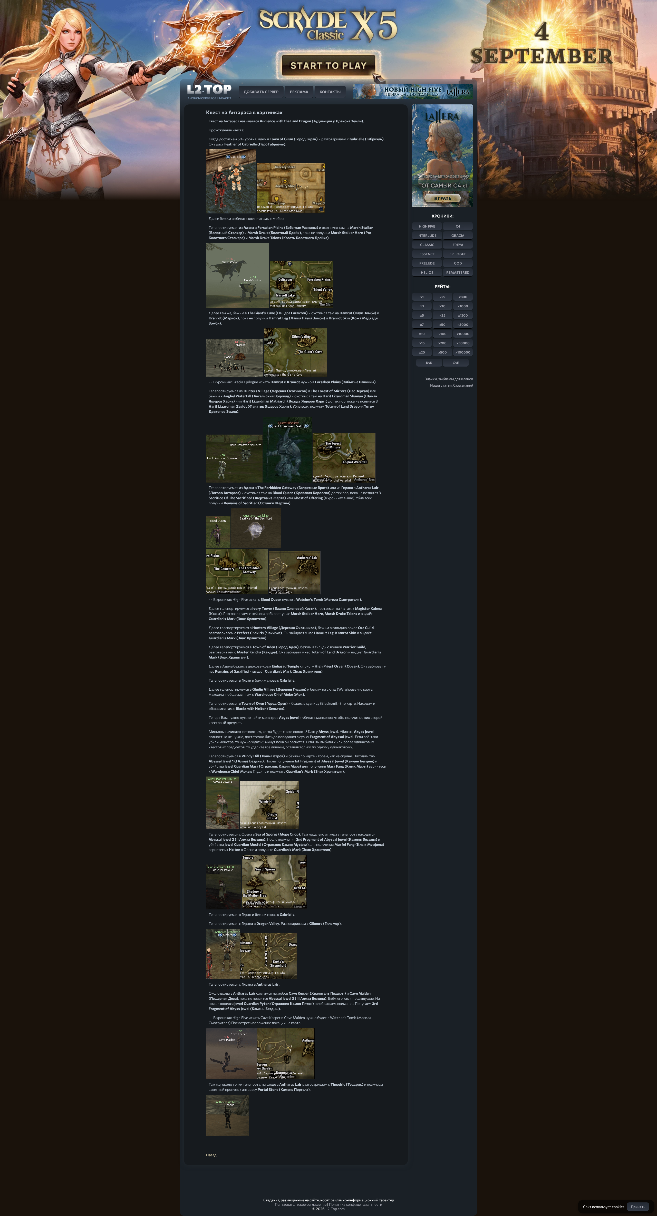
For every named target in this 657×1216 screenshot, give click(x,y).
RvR (429, 363)
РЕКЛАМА (299, 92)
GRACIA (457, 235)
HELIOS (427, 272)
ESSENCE (427, 254)
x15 (422, 343)
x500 (442, 352)
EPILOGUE (457, 254)
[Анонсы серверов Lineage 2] (209, 91)
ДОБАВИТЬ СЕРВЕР (261, 92)
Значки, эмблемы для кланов (449, 379)
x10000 (463, 334)
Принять (638, 1206)
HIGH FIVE (427, 226)
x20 (422, 352)
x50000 (463, 343)
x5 (422, 315)
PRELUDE (427, 263)
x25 (442, 297)
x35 (443, 315)
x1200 (463, 315)
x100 (443, 334)
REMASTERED (457, 272)
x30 (442, 306)
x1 (422, 297)
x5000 (463, 324)
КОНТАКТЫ (330, 92)
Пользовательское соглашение (300, 1204)
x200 (442, 343)
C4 (458, 226)
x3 (422, 306)
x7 (422, 324)
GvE (456, 363)
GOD (458, 263)
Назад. (211, 1155)
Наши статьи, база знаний (451, 385)
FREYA (458, 245)
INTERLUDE (427, 235)
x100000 (463, 352)
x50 (442, 324)
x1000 (463, 306)
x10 (422, 334)
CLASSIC (427, 245)
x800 (463, 297)
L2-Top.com (335, 1209)
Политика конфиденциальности (355, 1204)
